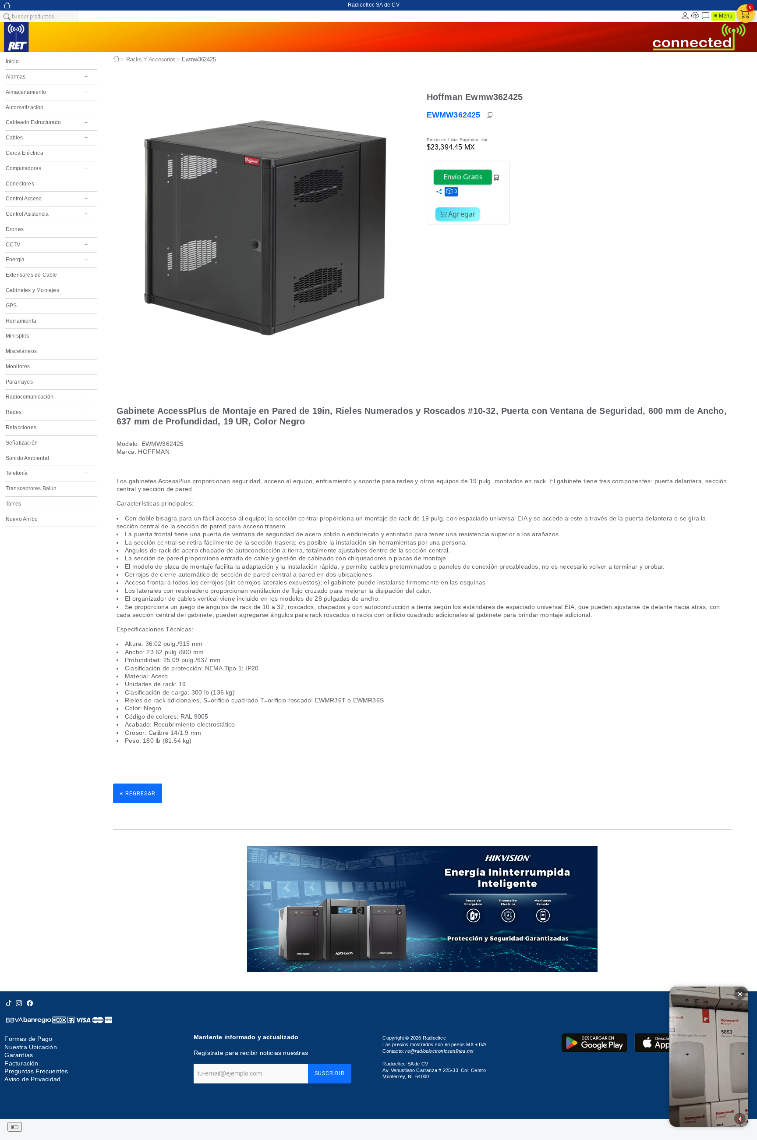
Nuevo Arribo (22, 519)
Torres (13, 504)
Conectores (20, 184)
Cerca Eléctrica (24, 153)
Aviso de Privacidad (32, 1079)
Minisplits (17, 336)
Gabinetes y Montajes (32, 290)
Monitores (18, 366)
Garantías (18, 1054)
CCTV (47, 245)
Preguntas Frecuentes (36, 1071)
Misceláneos (21, 351)
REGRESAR (138, 793)
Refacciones (21, 427)
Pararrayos (19, 382)
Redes (47, 412)
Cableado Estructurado (47, 122)
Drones (15, 229)
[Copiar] (490, 115)
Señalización (22, 443)
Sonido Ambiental (27, 458)
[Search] (7, 16)
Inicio (12, 61)
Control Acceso (47, 199)
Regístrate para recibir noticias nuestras (251, 1052)
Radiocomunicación (47, 397)
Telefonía (47, 473)
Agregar (462, 214)
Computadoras (47, 168)
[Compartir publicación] (439, 192)
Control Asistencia (47, 214)
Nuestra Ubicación (30, 1047)
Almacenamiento (47, 92)
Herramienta (21, 321)
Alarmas (47, 77)
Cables (47, 138)
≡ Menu (723, 16)
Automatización (25, 107)
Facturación (21, 1063)
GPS (11, 306)
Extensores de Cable (31, 275)
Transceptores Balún (31, 488)
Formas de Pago (28, 1038)
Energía (47, 259)
